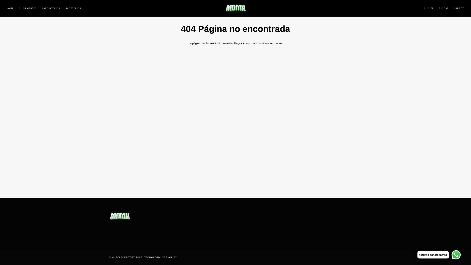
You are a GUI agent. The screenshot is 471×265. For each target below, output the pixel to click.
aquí (248, 43)
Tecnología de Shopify (160, 257)
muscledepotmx (123, 257)
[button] (28, 8)
